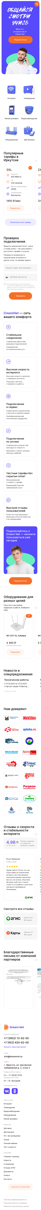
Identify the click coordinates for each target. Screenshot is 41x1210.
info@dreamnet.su (13, 1056)
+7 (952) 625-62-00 (16, 1042)
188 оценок (28, 935)
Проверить (20, 296)
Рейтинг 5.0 (28, 932)
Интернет (11, 98)
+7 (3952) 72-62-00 (16, 1038)
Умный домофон (12, 118)
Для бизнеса (29, 140)
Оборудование (11, 140)
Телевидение (29, 98)
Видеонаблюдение (29, 118)
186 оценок (28, 920)
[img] (11, 110)
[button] (20, 39)
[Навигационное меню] (37, 4)
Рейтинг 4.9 (28, 918)
